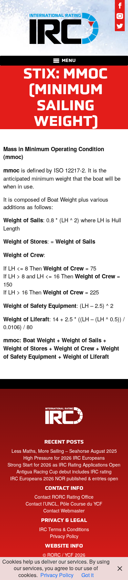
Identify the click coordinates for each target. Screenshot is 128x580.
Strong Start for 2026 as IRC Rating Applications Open (64, 464)
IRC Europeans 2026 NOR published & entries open (64, 478)
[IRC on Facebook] (120, 5)
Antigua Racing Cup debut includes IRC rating (64, 471)
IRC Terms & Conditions (64, 529)
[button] (68, 61)
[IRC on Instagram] (120, 15)
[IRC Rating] (64, 419)
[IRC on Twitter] (120, 26)
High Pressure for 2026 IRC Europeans (64, 457)
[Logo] (64, 28)
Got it (87, 575)
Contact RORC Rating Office (64, 496)
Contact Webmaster (64, 510)
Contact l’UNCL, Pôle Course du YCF (64, 503)
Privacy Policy (64, 536)
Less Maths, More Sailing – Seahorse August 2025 (64, 451)
